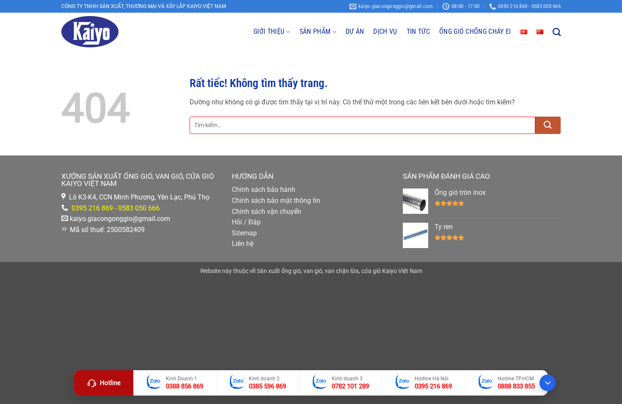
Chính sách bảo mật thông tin (276, 201)
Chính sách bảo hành (263, 190)
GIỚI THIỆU (268, 31)
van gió (312, 271)
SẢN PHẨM (315, 31)
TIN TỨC (418, 31)
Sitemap (244, 233)
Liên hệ (242, 244)
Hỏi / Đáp (246, 222)
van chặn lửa (342, 271)
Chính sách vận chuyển (266, 211)
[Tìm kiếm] (557, 32)
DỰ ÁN (355, 31)
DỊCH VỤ (385, 31)
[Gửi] (548, 125)
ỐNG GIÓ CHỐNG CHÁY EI (475, 31)
